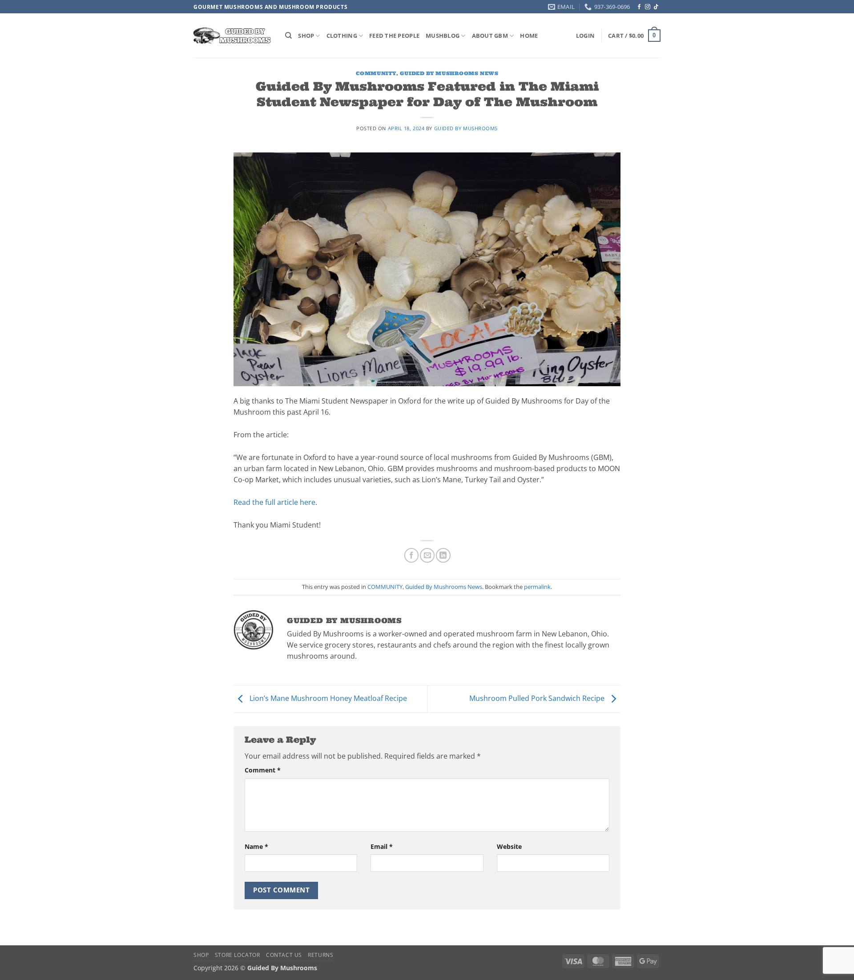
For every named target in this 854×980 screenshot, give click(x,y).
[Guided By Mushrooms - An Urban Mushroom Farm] (232, 36)
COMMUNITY (376, 73)
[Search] (288, 35)
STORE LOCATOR (237, 955)
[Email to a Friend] (427, 555)
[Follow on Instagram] (647, 7)
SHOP (306, 36)
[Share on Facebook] (411, 555)
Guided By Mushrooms (466, 128)
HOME (529, 36)
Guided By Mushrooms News (449, 73)
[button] (585, 35)
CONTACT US (284, 955)
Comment (263, 770)
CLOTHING (341, 36)
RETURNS (320, 955)
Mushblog (442, 36)
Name (256, 846)
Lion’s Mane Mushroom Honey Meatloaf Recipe (327, 698)
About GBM (490, 36)
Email (382, 846)
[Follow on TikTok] (656, 7)
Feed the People (394, 36)
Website (509, 846)
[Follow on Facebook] (639, 7)
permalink (537, 587)
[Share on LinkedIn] (443, 555)
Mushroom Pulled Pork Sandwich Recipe (537, 698)
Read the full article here (274, 502)
